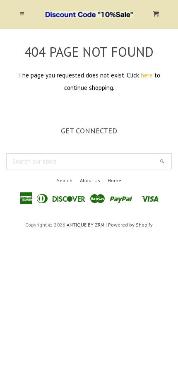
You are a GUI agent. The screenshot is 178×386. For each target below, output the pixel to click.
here (147, 75)
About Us (90, 180)
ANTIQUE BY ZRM (85, 225)
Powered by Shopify (130, 225)
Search (64, 180)
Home (114, 180)
